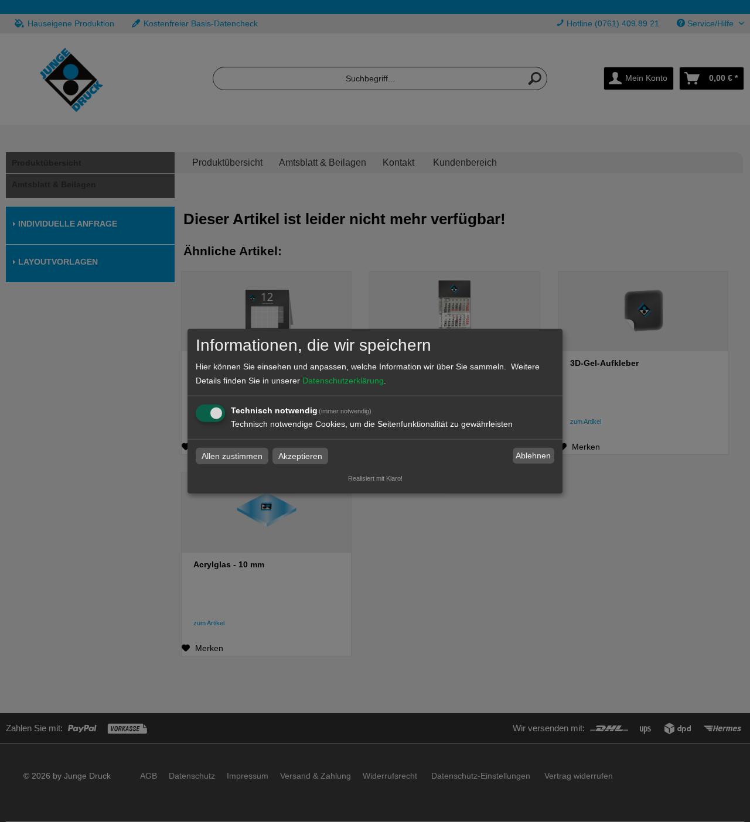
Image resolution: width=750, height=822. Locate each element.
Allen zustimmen (232, 455)
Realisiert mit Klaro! (375, 477)
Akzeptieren (300, 455)
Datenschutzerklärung (343, 380)
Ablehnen (533, 455)
